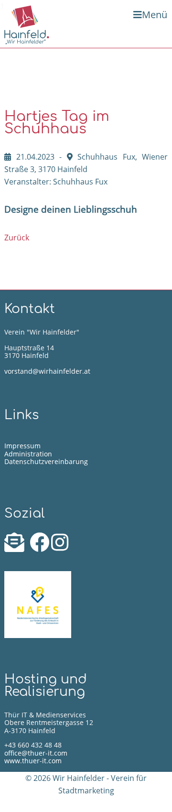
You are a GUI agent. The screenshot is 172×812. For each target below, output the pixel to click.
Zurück (16, 237)
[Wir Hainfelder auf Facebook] (40, 547)
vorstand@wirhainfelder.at (47, 371)
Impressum (22, 445)
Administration (28, 453)
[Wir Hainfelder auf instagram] (59, 547)
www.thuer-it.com (33, 760)
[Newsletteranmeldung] (16, 547)
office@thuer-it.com (35, 753)
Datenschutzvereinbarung (46, 461)
